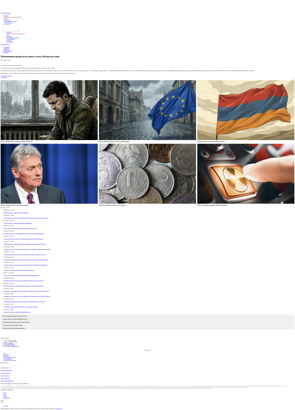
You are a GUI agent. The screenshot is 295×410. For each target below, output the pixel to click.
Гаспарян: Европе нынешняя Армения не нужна (15, 319)
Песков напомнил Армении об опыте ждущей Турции (16, 322)
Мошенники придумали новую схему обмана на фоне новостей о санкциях (23, 280)
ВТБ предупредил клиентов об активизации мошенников (19, 270)
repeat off (6, 406)
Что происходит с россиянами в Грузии (13, 325)
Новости (6, 15)
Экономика (7, 47)
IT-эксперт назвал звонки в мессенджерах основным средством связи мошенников (25, 265)
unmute (5, 396)
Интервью (7, 20)
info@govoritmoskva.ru (13, 346)
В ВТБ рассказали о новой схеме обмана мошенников (18, 223)
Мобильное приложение (10, 360)
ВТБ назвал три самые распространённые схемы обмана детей (20, 228)
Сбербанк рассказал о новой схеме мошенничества (17, 312)
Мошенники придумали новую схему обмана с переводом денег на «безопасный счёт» (26, 291)
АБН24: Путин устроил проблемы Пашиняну (14, 328)
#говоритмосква (8, 51)
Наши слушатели (5, 378)
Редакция (7, 24)
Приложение (10, 42)
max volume (7, 398)
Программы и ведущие (11, 21)
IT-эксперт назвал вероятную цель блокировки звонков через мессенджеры (23, 239)
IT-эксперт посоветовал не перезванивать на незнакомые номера (21, 306)
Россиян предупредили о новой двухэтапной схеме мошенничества (21, 275)
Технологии (7, 50)
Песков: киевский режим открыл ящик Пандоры (15, 316)
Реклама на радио (5, 373)
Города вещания (5, 375)
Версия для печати (7, 76)
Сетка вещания (9, 22)
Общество (6, 48)
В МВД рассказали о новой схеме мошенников (16, 212)
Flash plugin (59, 408)
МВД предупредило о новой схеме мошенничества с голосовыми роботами (23, 286)
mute (5, 395)
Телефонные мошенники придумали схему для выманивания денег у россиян (24, 301)
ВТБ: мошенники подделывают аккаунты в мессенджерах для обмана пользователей (26, 259)
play (5, 392)
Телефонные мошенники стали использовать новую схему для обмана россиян (24, 254)
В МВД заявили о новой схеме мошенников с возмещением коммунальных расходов (26, 218)
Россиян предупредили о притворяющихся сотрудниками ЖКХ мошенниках (24, 233)
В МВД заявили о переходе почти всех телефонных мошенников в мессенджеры (25, 244)
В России (6, 52)
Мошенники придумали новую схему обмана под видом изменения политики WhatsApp (27, 296)
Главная (3, 44)
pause (5, 394)
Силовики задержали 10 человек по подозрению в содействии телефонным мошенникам (27, 249)
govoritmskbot (10, 343)
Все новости (4, 77)
